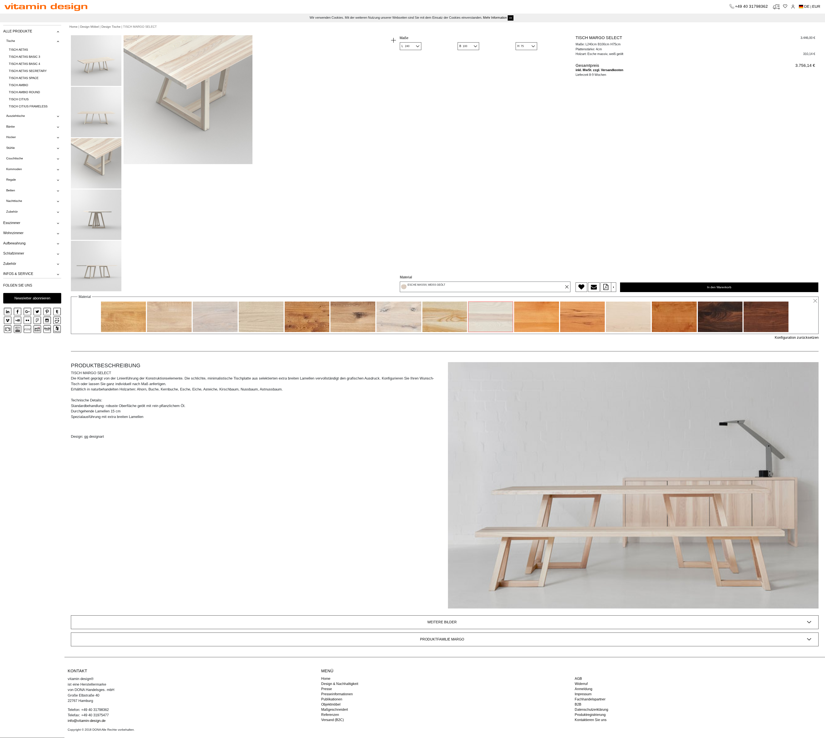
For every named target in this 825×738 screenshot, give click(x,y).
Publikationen (331, 699)
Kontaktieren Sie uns (591, 720)
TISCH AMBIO (18, 85)
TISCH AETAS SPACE (23, 78)
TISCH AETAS (18, 49)
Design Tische (111, 26)
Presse (326, 689)
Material (406, 277)
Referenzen (330, 715)
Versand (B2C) (332, 720)
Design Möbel (89, 26)
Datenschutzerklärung (591, 709)
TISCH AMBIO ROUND (24, 92)
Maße (404, 38)
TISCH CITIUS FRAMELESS (28, 106)
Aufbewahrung (14, 243)
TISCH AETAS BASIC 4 (24, 64)
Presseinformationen (337, 694)
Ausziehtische (15, 115)
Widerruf (581, 684)
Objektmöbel (331, 704)
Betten (10, 190)
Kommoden (14, 169)
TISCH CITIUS (19, 99)
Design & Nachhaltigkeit (339, 684)
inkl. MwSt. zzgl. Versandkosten (599, 70)
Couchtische (14, 158)
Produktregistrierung (590, 715)
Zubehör (12, 211)
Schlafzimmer (13, 253)
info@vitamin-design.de (86, 721)
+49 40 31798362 (752, 6)
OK (510, 18)
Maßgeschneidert (334, 709)
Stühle (10, 147)
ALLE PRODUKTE (17, 31)
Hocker (11, 137)
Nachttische (14, 201)
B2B (578, 704)
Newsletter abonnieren (32, 298)
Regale (11, 179)
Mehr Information (495, 17)
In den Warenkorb (719, 287)
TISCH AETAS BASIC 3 (24, 56)
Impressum (583, 694)
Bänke (10, 126)
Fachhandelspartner (590, 699)
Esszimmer (11, 223)
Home (73, 26)
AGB (578, 678)
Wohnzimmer (13, 233)
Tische (10, 41)
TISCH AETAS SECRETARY (28, 71)
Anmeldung (583, 689)
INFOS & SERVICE (18, 274)
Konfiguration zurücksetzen (797, 337)
